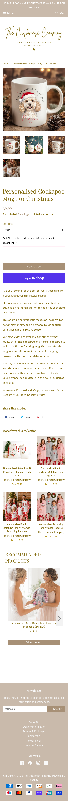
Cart (62, 13)
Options (8, 223)
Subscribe (56, 709)
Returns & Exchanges (34, 731)
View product (34, 642)
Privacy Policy (34, 740)
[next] (59, 618)
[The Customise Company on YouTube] (46, 763)
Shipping (23, 214)
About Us (34, 722)
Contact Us (34, 736)
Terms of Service (34, 745)
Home (5, 63)
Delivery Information (34, 726)
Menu (10, 13)
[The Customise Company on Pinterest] (30, 763)
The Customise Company (37, 775)
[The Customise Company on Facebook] (22, 763)
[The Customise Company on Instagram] (38, 763)
